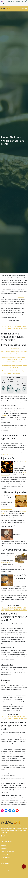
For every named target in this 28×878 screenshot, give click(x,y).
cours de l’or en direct (7, 454)
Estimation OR (4, 854)
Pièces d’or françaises (6, 867)
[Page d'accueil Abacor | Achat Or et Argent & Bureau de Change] (6, 8)
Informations (4, 848)
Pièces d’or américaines (7, 873)
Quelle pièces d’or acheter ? (8, 851)
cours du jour (8, 807)
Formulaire (18, 326)
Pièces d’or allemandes (7, 876)
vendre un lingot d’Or (6, 509)
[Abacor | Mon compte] (22, 2)
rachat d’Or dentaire (6, 562)
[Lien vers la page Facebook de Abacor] (1, 836)
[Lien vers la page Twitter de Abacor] (4, 836)
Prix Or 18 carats (5, 857)
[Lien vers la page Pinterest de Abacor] (7, 836)
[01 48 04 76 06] (24, 866)
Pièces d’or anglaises (6, 870)
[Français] (3, 2)
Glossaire (3, 845)
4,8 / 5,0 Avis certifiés (14, 1)
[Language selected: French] (3, 2)
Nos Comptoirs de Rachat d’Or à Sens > (14, 327)
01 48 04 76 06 (8, 326)
